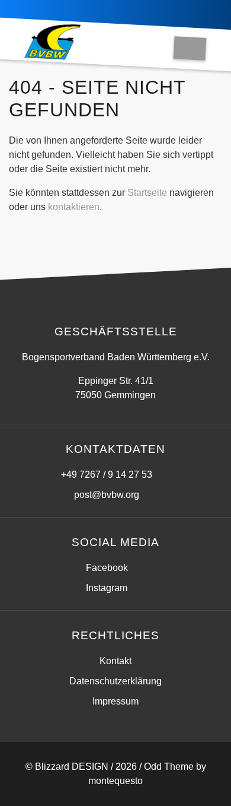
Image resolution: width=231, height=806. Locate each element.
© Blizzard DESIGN (66, 766)
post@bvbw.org (106, 495)
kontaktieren (74, 207)
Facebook (107, 568)
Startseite (147, 193)
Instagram (106, 588)
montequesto (115, 781)
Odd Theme (169, 766)
